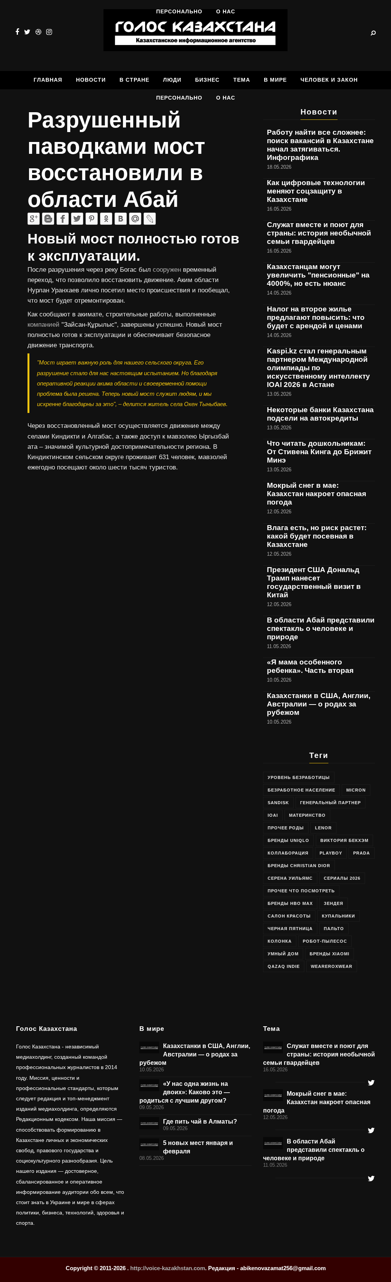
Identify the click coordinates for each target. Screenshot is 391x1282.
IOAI (273, 815)
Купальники (338, 916)
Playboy (331, 853)
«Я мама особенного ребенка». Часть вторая (310, 666)
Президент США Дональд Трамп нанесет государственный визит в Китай (314, 582)
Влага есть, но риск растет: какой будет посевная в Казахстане (317, 536)
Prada (361, 853)
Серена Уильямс (290, 878)
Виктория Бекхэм (344, 840)
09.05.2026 (151, 1107)
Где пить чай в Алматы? (200, 1121)
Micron (356, 790)
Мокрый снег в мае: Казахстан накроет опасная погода (316, 493)
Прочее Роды (286, 828)
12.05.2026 (275, 1117)
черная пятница (290, 928)
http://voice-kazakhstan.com (167, 1268)
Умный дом (283, 953)
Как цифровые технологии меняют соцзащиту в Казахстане (316, 191)
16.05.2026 (275, 1069)
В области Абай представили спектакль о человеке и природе (321, 628)
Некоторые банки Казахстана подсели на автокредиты (320, 414)
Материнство (307, 815)
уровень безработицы (299, 777)
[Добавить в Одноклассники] (106, 219)
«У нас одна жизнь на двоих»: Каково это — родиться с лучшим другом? (184, 1092)
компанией (44, 324)
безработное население (301, 790)
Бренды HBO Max (290, 903)
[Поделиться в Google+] (33, 219)
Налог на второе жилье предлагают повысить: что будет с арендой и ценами (316, 317)
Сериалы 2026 (342, 878)
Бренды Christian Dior (299, 865)
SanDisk (278, 802)
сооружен (168, 269)
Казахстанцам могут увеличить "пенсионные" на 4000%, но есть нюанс (318, 275)
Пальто (334, 928)
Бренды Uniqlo (288, 840)
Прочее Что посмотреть (301, 891)
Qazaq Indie (284, 966)
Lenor (323, 828)
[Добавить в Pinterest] (92, 219)
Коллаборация (288, 853)
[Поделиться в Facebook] (63, 219)
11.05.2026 (275, 1165)
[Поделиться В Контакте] (121, 219)
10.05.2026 (151, 1069)
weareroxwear (331, 966)
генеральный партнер (330, 802)
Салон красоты (289, 916)
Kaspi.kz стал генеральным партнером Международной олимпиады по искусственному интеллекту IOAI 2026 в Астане (318, 368)
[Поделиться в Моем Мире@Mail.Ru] (135, 219)
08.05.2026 (151, 1158)
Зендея (333, 903)
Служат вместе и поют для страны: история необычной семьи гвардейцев (319, 233)
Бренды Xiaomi (329, 953)
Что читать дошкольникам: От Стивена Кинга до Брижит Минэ (319, 451)
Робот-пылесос (325, 941)
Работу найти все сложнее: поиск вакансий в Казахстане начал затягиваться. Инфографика (320, 144)
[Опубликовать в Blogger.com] (48, 219)
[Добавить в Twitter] (77, 219)
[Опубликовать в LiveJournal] (150, 219)
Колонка (280, 941)
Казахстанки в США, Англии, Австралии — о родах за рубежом (318, 704)
